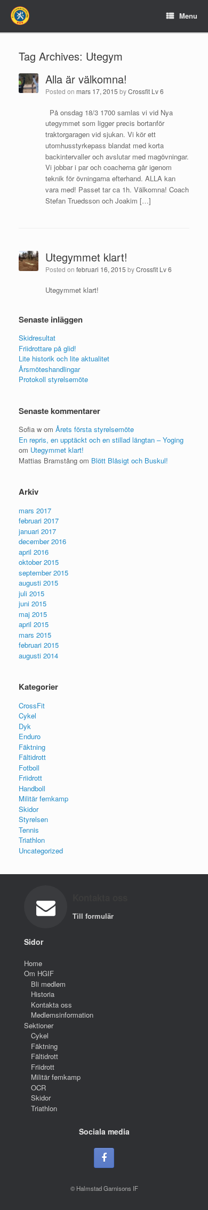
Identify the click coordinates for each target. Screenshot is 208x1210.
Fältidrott (32, 757)
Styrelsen (33, 819)
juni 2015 (32, 603)
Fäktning (32, 747)
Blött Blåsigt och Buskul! (129, 460)
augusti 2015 (38, 583)
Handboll (32, 788)
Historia (42, 994)
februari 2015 (39, 645)
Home (33, 963)
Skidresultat (37, 338)
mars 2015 (35, 635)
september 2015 (43, 573)
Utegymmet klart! (86, 257)
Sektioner (38, 1025)
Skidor (28, 809)
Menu (188, 16)
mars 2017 (35, 510)
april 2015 (34, 624)
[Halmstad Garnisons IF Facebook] (104, 1158)
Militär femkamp (43, 798)
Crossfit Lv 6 (146, 91)
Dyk (25, 726)
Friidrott (30, 778)
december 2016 (42, 541)
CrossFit (32, 705)
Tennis (29, 830)
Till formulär (94, 916)
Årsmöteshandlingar (49, 369)
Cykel (27, 715)
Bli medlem (48, 984)
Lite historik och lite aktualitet (64, 358)
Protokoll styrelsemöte (53, 379)
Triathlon (32, 840)
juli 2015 (31, 593)
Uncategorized (41, 850)
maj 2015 (33, 614)
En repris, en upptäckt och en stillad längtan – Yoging (101, 440)
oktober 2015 (39, 562)
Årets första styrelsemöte (94, 429)
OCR (38, 1087)
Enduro (30, 736)
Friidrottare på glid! (47, 348)
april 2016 (34, 552)
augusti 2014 (38, 655)
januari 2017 (37, 531)
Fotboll (29, 768)
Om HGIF (39, 973)
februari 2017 (39, 520)
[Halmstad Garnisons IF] (20, 15)
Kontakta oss (51, 1005)
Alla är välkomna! (86, 79)
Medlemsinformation (62, 1015)
